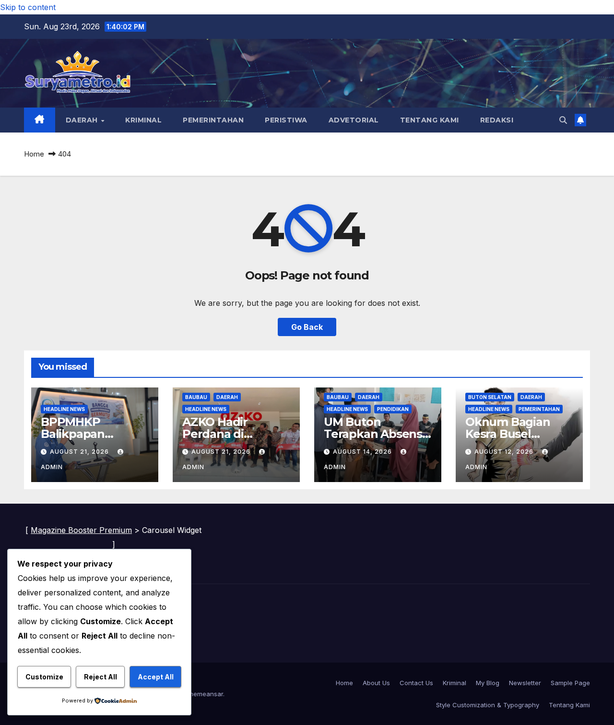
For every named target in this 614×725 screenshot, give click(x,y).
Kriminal (143, 120)
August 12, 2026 (504, 451)
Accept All (156, 677)
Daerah (83, 120)
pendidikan (393, 409)
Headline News (64, 409)
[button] (563, 120)
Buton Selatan (489, 397)
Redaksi (497, 120)
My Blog (487, 683)
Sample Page (570, 683)
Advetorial (354, 120)
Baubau (196, 397)
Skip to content (28, 7)
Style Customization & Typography (487, 705)
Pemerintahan (213, 120)
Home (34, 153)
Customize (44, 677)
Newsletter (525, 683)
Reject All (100, 677)
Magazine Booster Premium (81, 530)
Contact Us (416, 683)
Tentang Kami (429, 120)
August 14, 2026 (363, 451)
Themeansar (204, 694)
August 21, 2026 (80, 451)
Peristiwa (286, 120)
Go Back (307, 327)
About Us (376, 683)
